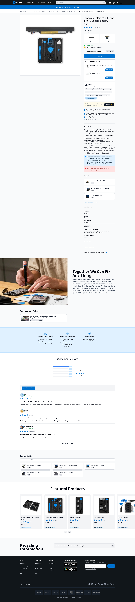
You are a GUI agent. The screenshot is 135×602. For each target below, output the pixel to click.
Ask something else (91, 98)
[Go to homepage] (18, 2)
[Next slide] (69, 532)
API (21, 573)
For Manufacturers (39, 571)
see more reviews (67, 443)
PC (29, 11)
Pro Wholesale (38, 566)
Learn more (90, 168)
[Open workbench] (110, 2)
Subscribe (111, 566)
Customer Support (25, 566)
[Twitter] (95, 584)
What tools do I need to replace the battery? (97, 95)
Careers (22, 571)
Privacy (51, 566)
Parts (25, 11)
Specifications (88, 207)
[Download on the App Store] (70, 564)
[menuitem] (30, 2)
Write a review (29, 388)
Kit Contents (87, 242)
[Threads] (111, 584)
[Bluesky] (108, 584)
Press (36, 573)
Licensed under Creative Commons (71, 597)
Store (21, 11)
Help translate (23, 584)
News (36, 576)
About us (22, 563)
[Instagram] (99, 584)
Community (38, 563)
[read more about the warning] (106, 252)
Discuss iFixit (23, 568)
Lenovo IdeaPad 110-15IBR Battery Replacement (43, 316)
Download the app (70, 560)
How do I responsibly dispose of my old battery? (69, 546)
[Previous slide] (65, 532)
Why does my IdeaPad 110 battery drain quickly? (98, 89)
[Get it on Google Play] (70, 569)
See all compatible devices (91, 202)
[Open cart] (117, 2)
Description (87, 126)
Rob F (25, 394)
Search (111, 51)
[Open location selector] (113, 2)
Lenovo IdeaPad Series (54, 11)
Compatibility (88, 176)
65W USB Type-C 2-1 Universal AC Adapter (101, 65)
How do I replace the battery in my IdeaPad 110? (98, 92)
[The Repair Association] (114, 584)
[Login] (121, 2)
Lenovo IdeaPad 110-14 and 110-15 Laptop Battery (91, 11)
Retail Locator (38, 568)
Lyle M (26, 410)
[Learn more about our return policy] (95, 119)
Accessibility (52, 563)
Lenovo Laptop (42, 11)
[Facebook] (92, 584)
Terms (51, 568)
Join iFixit (109, 104)
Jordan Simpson (28, 426)
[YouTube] (102, 584)
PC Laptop (34, 11)
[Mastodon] (105, 584)
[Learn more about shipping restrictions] (101, 47)
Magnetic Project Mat (95, 73)
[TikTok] (89, 584)
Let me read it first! (91, 569)
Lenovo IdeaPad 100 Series (69, 11)
